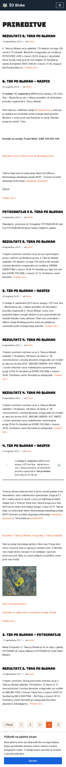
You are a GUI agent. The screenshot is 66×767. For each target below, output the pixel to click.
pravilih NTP (36, 518)
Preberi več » (31, 67)
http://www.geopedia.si (14, 603)
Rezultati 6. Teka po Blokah (28, 36)
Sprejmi (33, 761)
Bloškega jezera (43, 110)
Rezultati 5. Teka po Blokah (28, 242)
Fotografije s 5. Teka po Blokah (32, 212)
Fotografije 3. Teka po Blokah (47, 535)
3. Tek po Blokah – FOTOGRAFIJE (31, 635)
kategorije (31, 180)
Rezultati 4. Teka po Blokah (28, 340)
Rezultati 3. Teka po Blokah (16, 535)
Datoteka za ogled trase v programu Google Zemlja (29, 612)
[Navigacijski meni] (60, 5)
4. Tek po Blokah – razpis (26, 446)
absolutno (42, 180)
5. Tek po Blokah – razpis (26, 291)
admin (31, 41)
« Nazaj (8, 724)
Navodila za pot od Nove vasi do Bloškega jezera (28, 156)
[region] (33, 749)
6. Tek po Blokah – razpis (26, 81)
